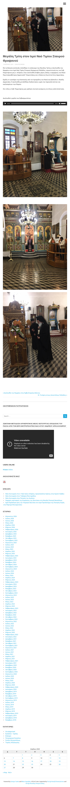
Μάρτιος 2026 (10, 527)
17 (41, 761)
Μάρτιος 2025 (10, 553)
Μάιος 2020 (9, 680)
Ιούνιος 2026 (9, 521)
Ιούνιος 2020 (9, 678)
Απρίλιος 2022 (10, 630)
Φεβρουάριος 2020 (11, 687)
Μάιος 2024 (9, 575)
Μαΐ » (10, 772)
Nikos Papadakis (26, 781)
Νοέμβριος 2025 (10, 536)
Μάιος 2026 (9, 523)
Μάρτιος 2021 (10, 658)
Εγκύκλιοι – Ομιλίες (11, 734)
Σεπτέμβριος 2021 (11, 645)
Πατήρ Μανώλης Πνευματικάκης (35, 783)
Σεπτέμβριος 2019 (11, 698)
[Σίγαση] (60, 103)
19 (59, 761)
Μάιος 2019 (9, 707)
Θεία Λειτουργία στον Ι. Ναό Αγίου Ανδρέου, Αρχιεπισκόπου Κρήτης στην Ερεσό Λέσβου (34, 494)
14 (14, 761)
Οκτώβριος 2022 (10, 617)
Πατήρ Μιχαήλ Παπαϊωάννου (55, 781)
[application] (35, 103)
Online (8, 469)
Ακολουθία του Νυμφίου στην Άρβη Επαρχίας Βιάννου (22, 393)
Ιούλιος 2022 (9, 623)
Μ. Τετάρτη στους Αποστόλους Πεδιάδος (52, 395)
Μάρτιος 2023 (10, 606)
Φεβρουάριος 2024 (11, 582)
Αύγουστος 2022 (11, 621)
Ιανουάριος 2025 (10, 558)
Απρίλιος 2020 (10, 683)
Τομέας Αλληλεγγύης (12, 742)
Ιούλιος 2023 (9, 597)
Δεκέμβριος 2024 (11, 560)
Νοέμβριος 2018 (10, 720)
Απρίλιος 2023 (10, 604)
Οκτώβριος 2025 (10, 538)
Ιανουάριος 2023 (10, 610)
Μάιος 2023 (9, 602)
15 (23, 761)
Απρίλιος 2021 (10, 656)
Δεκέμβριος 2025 (11, 534)
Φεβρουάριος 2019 (11, 713)
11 (50, 758)
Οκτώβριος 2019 (10, 696)
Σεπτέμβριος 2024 (11, 567)
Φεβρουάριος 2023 (11, 608)
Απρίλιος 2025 (10, 551)
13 (5, 761)
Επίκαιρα (8, 736)
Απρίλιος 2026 (10, 525)
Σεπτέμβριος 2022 (11, 619)
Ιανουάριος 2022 (10, 637)
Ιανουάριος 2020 (10, 689)
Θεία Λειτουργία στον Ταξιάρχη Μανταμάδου (20, 496)
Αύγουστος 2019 (11, 700)
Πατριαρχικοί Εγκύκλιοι (13, 738)
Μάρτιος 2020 (10, 685)
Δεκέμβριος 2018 (11, 718)
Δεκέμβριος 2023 (11, 586)
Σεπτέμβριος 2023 (11, 593)
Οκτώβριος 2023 (10, 591)
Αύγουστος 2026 (11, 516)
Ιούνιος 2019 (9, 704)
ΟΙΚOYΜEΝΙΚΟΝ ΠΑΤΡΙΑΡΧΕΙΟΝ (15, 406)
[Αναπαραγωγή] (5, 103)
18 (50, 761)
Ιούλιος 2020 (9, 676)
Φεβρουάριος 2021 (11, 661)
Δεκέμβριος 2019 (11, 691)
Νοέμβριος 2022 (10, 615)
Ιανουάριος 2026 (10, 531)
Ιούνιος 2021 (9, 652)
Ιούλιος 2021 (9, 650)
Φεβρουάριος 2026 (11, 529)
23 (32, 764)
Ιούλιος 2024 (9, 571)
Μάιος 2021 (9, 654)
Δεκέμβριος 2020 (11, 665)
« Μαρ (5, 772)
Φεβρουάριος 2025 (11, 556)
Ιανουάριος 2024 (10, 584)
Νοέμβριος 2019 (10, 693)
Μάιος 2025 (9, 549)
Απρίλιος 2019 (10, 709)
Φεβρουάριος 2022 (11, 634)
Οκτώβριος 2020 (10, 669)
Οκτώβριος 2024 (10, 564)
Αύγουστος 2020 (11, 674)
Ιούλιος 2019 (9, 702)
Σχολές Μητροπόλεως (12, 740)
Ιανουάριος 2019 (10, 715)
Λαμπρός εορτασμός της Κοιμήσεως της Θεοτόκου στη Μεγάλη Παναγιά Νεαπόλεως (33, 500)
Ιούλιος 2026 (9, 518)
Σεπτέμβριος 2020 (11, 672)
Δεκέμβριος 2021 (11, 639)
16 (32, 761)
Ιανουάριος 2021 (10, 663)
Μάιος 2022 (9, 628)
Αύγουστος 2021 (11, 648)
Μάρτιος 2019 (10, 711)
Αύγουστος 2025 (11, 542)
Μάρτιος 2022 (10, 632)
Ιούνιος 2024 (9, 573)
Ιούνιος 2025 (9, 547)
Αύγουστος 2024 (11, 569)
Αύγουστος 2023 (11, 595)
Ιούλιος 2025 (9, 545)
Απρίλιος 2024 (10, 577)
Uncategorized (20, 64)
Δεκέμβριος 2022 (11, 612)
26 (59, 764)
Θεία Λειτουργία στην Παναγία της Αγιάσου (20, 498)
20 (5, 764)
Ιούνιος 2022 (9, 626)
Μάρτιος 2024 (10, 580)
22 (23, 764)
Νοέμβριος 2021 (10, 641)
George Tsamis (15, 781)
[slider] (63, 103)
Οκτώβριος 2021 (10, 643)
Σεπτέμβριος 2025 (11, 540)
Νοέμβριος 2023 (10, 588)
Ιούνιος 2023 (9, 599)
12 (59, 758)
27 (5, 767)
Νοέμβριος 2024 (10, 562)
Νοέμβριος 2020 (10, 667)
